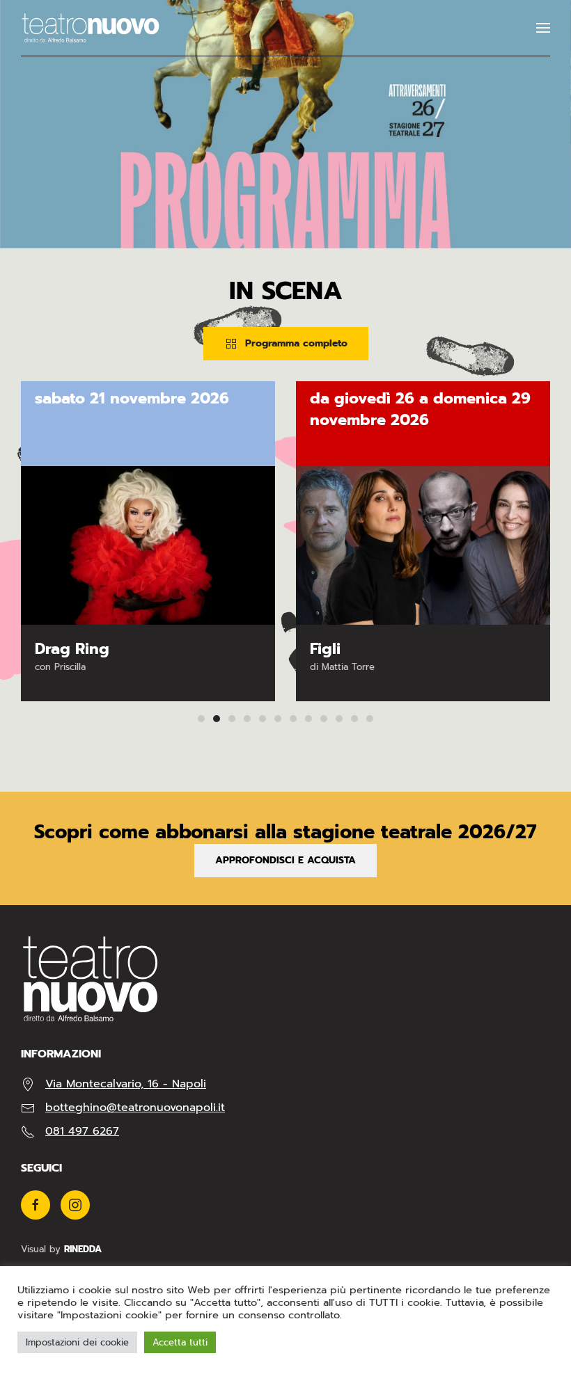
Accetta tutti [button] (180, 1342)
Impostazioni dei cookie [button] (77, 1342)
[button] (543, 28)
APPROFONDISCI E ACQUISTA (285, 860)
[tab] (201, 718)
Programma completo (296, 343)
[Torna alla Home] (90, 28)
